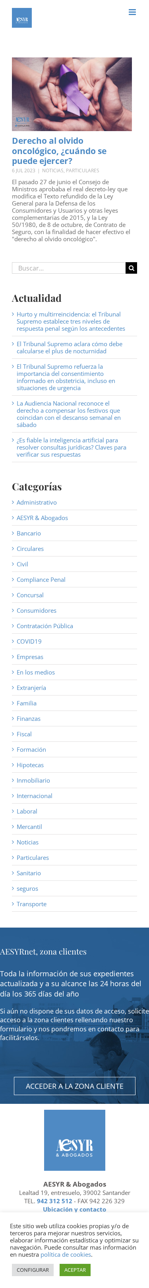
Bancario (29, 533)
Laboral (27, 811)
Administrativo (37, 502)
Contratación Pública (45, 625)
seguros (27, 888)
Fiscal (24, 733)
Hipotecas (30, 764)
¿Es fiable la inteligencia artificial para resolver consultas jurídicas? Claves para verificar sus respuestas (71, 447)
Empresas (30, 656)
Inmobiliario (33, 780)
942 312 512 (54, 1200)
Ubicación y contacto (74, 1209)
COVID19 (29, 641)
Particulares (82, 170)
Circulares (30, 548)
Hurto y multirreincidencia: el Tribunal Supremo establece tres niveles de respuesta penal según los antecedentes (71, 321)
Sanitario (29, 872)
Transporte (31, 903)
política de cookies (66, 1254)
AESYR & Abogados (42, 517)
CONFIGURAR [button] (33, 1269)
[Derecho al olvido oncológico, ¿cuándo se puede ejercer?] (72, 94)
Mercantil (29, 826)
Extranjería (31, 687)
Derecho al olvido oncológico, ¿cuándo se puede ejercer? (59, 150)
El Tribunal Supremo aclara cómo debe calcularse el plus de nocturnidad (69, 347)
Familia (27, 703)
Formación (31, 749)
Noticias (53, 170)
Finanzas (29, 718)
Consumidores (36, 610)
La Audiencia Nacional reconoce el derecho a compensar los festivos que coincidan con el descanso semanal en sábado (69, 414)
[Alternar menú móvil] (133, 12)
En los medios (36, 672)
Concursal (30, 594)
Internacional (34, 795)
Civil (22, 564)
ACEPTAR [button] (75, 1269)
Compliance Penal (41, 579)
